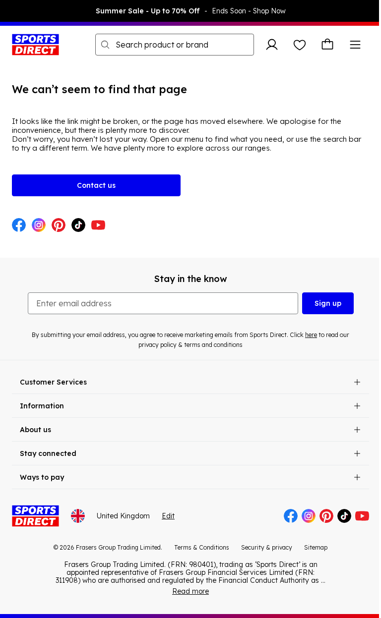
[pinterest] (58, 226)
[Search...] (105, 45)
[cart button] (327, 44)
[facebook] (19, 226)
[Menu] (355, 44)
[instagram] (39, 226)
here (311, 334)
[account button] (272, 44)
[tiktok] (78, 226)
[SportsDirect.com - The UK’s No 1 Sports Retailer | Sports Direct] (35, 45)
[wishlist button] (300, 44)
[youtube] (98, 226)
